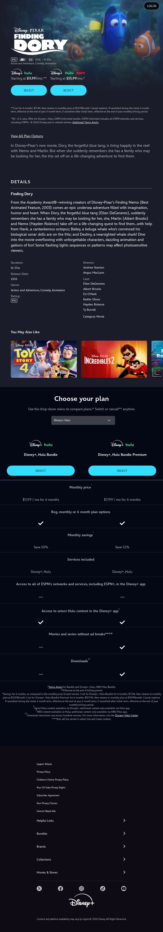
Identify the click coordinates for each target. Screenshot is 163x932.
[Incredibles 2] (114, 359)
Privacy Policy (43, 772)
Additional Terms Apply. (85, 122)
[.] (39, 888)
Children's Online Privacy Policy (53, 779)
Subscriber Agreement (48, 795)
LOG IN (151, 6)
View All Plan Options (27, 136)
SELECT (29, 90)
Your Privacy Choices (47, 803)
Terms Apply (55, 687)
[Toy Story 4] (44, 359)
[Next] (155, 358)
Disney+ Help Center (126, 715)
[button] (81, 820)
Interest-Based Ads (46, 811)
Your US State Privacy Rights (51, 787)
